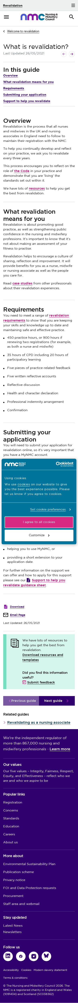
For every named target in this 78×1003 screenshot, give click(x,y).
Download (17, 607)
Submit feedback (41, 682)
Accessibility (11, 970)
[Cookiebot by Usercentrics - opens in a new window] (56, 464)
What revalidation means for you (28, 82)
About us (10, 842)
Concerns (10, 810)
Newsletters (12, 932)
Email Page (17, 615)
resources (37, 188)
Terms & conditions (15, 978)
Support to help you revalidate (26, 101)
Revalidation (12, 5)
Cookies (26, 970)
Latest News (13, 925)
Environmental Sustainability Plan (29, 864)
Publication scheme (18, 872)
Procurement (13, 896)
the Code (21, 171)
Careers (9, 834)
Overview (10, 75)
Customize (37, 535)
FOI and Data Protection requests (29, 888)
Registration (12, 802)
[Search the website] (71, 17)
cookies (24, 484)
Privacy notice (14, 880)
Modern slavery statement (50, 970)
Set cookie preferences (48, 509)
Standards (11, 818)
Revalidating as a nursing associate (38, 722)
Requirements (13, 88)
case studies (22, 283)
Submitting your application (24, 94)
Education (11, 826)
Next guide (53, 701)
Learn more (60, 749)
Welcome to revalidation (23, 31)
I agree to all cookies (39, 522)
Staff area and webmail (21, 904)
